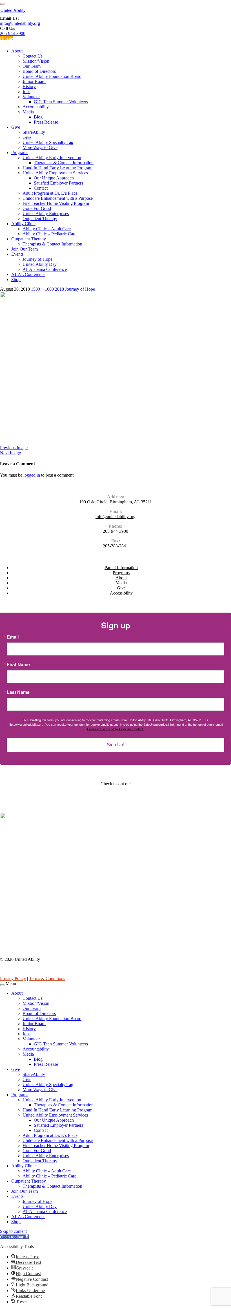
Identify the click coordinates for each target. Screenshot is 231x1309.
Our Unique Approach (54, 178)
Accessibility (121, 593)
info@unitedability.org (20, 23)
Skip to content (13, 1231)
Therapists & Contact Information (64, 162)
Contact (41, 188)
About (17, 51)
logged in (31, 475)
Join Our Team (24, 249)
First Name (18, 664)
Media (28, 111)
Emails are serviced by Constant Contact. (115, 729)
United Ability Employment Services (55, 172)
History (29, 86)
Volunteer (31, 96)
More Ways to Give (40, 147)
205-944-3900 (12, 33)
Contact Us (33, 56)
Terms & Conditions (47, 978)
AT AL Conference (28, 274)
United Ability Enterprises (46, 213)
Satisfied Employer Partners (58, 183)
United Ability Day (40, 264)
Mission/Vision (36, 61)
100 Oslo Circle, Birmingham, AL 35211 (115, 501)
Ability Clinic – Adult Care (47, 228)
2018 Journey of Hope (75, 289)
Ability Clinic (23, 223)
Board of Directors (39, 71)
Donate (6, 38)
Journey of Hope (37, 259)
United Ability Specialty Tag (48, 142)
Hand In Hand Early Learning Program (57, 167)
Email (13, 637)
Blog (38, 117)
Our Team (32, 66)
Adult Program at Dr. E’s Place (50, 193)
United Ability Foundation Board (52, 76)
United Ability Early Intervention (52, 157)
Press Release (46, 122)
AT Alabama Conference (45, 269)
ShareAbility (34, 132)
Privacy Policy (13, 978)
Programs (19, 152)
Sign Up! (115, 744)
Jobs (26, 91)
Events (17, 254)
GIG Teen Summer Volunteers (61, 101)
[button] (14, 1237)
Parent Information (121, 567)
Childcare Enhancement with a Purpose (58, 198)
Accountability (36, 106)
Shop (16, 279)
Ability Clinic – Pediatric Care (49, 233)
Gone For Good (37, 208)
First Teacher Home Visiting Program (56, 203)
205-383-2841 (115, 545)
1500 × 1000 (42, 289)
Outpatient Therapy (40, 218)
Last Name (18, 692)
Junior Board (34, 81)
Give (15, 127)
